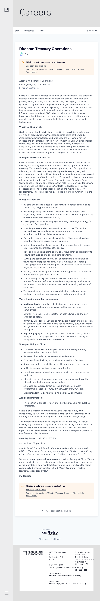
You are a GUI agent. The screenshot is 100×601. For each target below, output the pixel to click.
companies (28, 30)
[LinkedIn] (80, 570)
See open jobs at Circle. (36, 66)
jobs (17, 30)
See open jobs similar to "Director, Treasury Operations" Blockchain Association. (55, 70)
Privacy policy (44, 539)
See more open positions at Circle (56, 511)
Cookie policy (56, 539)
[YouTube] (85, 570)
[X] (76, 570)
